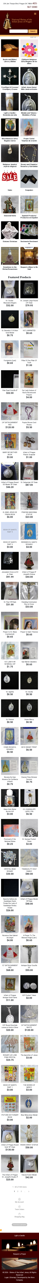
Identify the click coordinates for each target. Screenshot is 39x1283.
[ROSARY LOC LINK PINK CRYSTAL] (10, 1044)
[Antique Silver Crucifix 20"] (29, 954)
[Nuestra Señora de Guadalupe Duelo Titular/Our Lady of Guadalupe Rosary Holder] (10, 888)
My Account (19, 1202)
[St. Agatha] (10, 680)
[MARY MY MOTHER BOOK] (10, 441)
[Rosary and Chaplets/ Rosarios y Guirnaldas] (29, 153)
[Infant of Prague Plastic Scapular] (29, 441)
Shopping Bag (19, 1217)
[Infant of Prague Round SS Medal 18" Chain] (10, 471)
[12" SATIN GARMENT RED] (10, 954)
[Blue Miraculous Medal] (29, 1104)
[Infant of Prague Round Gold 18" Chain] (10, 1134)
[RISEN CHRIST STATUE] (29, 1134)
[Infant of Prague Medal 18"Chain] (29, 888)
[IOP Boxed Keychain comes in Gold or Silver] (10, 1014)
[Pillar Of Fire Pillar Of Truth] (29, 349)
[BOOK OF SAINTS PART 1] (10, 1074)
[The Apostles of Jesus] (29, 1044)
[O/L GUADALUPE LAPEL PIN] (29, 798)
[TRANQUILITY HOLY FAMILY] (29, 858)
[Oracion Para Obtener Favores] (29, 766)
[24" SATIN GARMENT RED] (10, 411)
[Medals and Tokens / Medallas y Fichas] (29, 102)
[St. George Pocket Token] (29, 828)
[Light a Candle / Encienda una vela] (10, 102)
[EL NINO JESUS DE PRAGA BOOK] (10, 501)
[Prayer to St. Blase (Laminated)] (10, 621)
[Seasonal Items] (10, 204)
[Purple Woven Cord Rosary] (29, 411)
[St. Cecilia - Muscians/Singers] (10, 289)
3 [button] (21, 1191)
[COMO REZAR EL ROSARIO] (10, 736)
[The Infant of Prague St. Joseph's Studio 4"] (10, 1163)
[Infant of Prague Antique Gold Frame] (10, 984)
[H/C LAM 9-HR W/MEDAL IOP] (10, 650)
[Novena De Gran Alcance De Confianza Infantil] (10, 766)
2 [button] (17, 1191)
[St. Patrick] (10, 708)
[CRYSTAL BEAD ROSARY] (10, 858)
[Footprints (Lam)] (10, 349)
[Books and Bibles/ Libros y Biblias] (10, 48)
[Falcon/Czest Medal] (29, 1163)
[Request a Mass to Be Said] (29, 256)
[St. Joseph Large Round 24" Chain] (29, 289)
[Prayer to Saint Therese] (29, 621)
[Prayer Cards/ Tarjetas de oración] (29, 127)
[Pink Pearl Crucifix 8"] (10, 379)
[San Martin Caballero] (29, 650)
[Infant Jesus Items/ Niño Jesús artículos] (29, 76)
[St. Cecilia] (29, 680)
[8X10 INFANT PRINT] (29, 736)
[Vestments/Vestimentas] (29, 230)
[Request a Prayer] (19, 1263)
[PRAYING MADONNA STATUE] (29, 501)
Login (6, 1277)
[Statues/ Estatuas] (10, 230)
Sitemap (13, 1277)
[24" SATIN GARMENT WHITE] (29, 1014)
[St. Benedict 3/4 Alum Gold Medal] (10, 319)
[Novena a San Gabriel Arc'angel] (10, 924)
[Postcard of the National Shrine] (10, 828)
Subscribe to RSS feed (1, 1230)
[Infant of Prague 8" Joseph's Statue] (29, 561)
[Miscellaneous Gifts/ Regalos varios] (10, 127)
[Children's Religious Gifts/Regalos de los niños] (29, 48)
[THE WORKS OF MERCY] (29, 1074)
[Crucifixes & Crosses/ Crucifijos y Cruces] (10, 76)
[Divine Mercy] (29, 708)
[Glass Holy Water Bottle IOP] (10, 798)
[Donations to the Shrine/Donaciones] (10, 256)
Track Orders (19, 1209)
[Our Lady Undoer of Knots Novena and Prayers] (29, 379)
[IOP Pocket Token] (29, 984)
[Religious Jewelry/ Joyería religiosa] (10, 153)
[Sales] (10, 179)
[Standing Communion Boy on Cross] (29, 591)
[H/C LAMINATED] (29, 319)
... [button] (24, 1191)
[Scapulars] (29, 179)
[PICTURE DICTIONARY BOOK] (10, 1104)
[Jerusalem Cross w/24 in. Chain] (10, 561)
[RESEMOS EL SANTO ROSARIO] (29, 531)
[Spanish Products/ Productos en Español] (29, 204)
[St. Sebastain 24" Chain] (29, 471)
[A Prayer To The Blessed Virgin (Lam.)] (29, 924)
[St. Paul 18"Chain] (10, 591)
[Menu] (35, 14)
